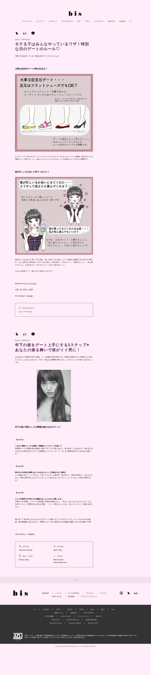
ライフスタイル (67, 21)
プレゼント (90, 593)
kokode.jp (55, 620)
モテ (78, 21)
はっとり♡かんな (29, 283)
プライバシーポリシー (89, 596)
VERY (58, 609)
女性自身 (73, 613)
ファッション (27, 21)
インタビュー (99, 21)
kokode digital (75, 623)
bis (113, 609)
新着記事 (45, 593)
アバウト (104, 593)
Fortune (122, 21)
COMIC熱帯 (49, 616)
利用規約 (71, 596)
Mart (92, 609)
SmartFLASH (88, 613)
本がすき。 (100, 616)
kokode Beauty (73, 620)
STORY (69, 609)
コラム (87, 21)
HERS (81, 609)
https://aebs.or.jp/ (79, 637)
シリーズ (58, 593)
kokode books (56, 623)
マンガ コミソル (83, 616)
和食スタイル (59, 613)
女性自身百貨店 (91, 620)
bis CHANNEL (74, 593)
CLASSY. (46, 609)
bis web (30, 296)
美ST (103, 609)
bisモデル (111, 21)
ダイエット (53, 21)
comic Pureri (66, 616)
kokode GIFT (93, 623)
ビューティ (40, 21)
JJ (35, 609)
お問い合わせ (57, 596)
